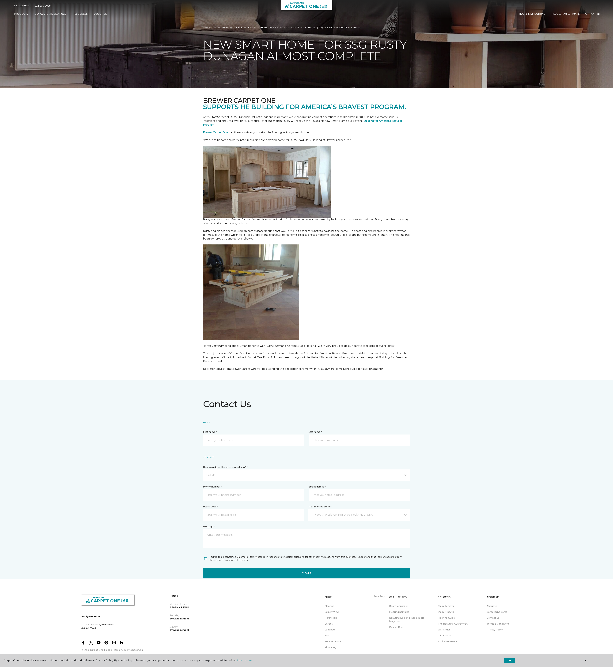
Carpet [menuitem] (329, 623)
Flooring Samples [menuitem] (399, 612)
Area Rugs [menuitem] (379, 596)
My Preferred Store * (319, 507)
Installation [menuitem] (444, 635)
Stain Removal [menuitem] (446, 606)
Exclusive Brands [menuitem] (448, 641)
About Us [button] (100, 13)
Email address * (316, 487)
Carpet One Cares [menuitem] (497, 612)
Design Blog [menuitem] (396, 627)
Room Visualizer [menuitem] (398, 606)
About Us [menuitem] (492, 606)
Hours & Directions (532, 13)
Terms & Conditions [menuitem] (498, 623)
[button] (586, 14)
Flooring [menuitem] (329, 606)
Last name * (315, 432)
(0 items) (598, 14)
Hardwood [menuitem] (331, 617)
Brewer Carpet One (216, 132)
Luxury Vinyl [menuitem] (332, 612)
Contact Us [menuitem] (493, 617)
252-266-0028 (43, 5)
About (225, 27)
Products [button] (21, 13)
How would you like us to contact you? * (225, 467)
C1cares (238, 27)
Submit (306, 573)
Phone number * (212, 487)
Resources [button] (80, 13)
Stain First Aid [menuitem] (446, 612)
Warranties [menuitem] (444, 629)
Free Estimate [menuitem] (333, 641)
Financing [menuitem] (330, 647)
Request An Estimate (566, 13)
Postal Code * (210, 507)
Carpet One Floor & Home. (105, 649)
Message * (209, 526)
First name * (210, 432)
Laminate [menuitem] (330, 629)
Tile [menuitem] (327, 635)
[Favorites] (592, 14)
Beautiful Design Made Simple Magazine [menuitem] (406, 619)
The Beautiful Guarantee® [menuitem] (453, 623)
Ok (509, 660)
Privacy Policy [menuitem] (495, 629)
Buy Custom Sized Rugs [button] (50, 13)
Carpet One (209, 27)
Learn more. (244, 660)
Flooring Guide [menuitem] (446, 617)
